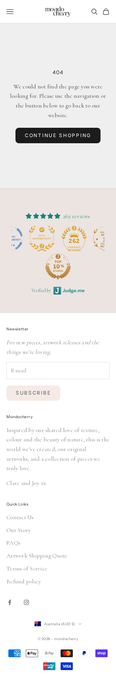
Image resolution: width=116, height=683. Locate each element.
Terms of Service (26, 568)
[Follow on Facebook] (9, 602)
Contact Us (20, 517)
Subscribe (33, 393)
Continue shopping (58, 135)
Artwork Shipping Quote (37, 555)
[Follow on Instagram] (26, 602)
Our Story (18, 530)
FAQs (13, 542)
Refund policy (23, 581)
